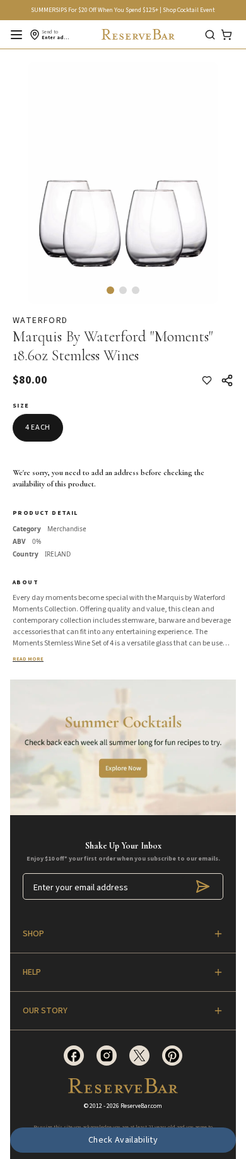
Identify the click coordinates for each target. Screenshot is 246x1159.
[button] (110, 290)
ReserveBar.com (141, 1106)
